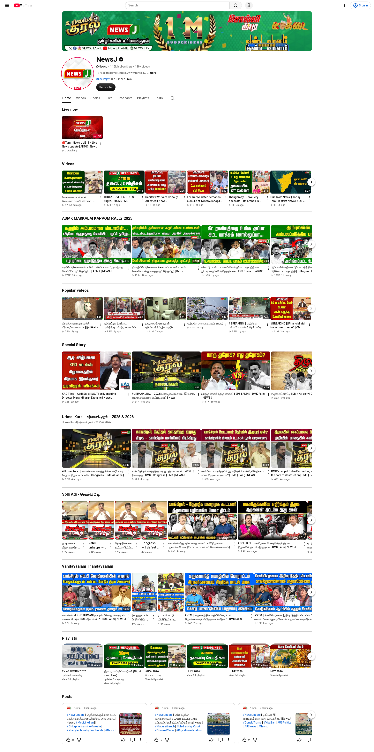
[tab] (66, 98)
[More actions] (101, 143)
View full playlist (71, 679)
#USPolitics (284, 722)
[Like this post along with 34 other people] (244, 740)
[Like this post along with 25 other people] (68, 740)
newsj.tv (104, 79)
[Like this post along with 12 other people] (156, 740)
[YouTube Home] (23, 5)
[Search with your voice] (249, 5)
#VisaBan (269, 722)
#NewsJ (110, 730)
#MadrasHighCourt (188, 726)
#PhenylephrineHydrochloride (85, 730)
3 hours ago (90, 708)
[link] (104, 725)
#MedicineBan (85, 722)
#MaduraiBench (165, 726)
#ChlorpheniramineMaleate (84, 726)
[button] (77, 73)
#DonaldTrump (252, 722)
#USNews (250, 726)
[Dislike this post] (79, 740)
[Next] (311, 182)
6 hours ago (266, 708)
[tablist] (187, 98)
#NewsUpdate (76, 714)
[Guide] (7, 5)
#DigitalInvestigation (189, 730)
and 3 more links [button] (121, 79)
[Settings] (344, 5)
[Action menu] (140, 740)
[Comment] (133, 740)
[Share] (123, 740)
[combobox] (178, 5)
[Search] (235, 5)
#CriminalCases (165, 730)
